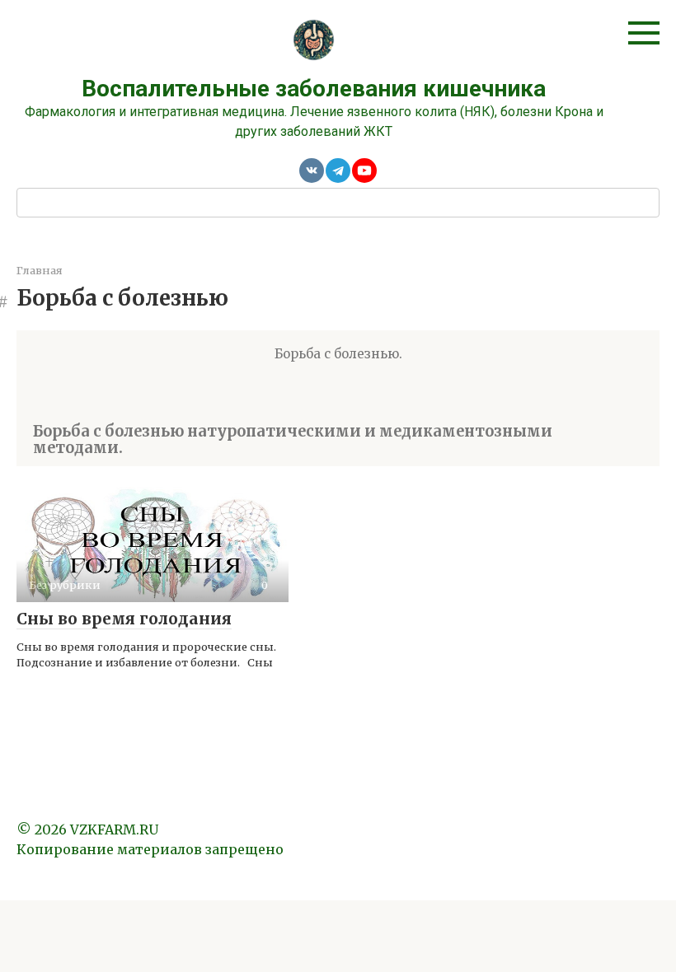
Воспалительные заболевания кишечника (314, 88)
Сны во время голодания (124, 619)
